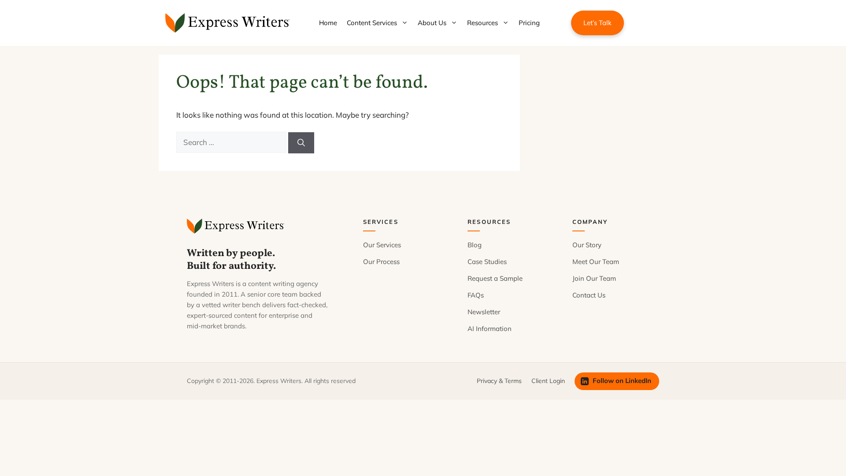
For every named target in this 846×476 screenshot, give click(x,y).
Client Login (548, 381)
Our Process (381, 261)
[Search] (301, 142)
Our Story (586, 245)
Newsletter (484, 312)
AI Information (490, 328)
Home (328, 23)
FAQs (476, 295)
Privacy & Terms (499, 381)
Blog (475, 245)
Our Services (382, 245)
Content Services (372, 23)
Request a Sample (495, 278)
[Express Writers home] (237, 226)
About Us (432, 23)
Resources (482, 23)
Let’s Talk (597, 23)
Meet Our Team (595, 261)
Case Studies (487, 261)
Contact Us (588, 295)
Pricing (529, 23)
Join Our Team (594, 278)
